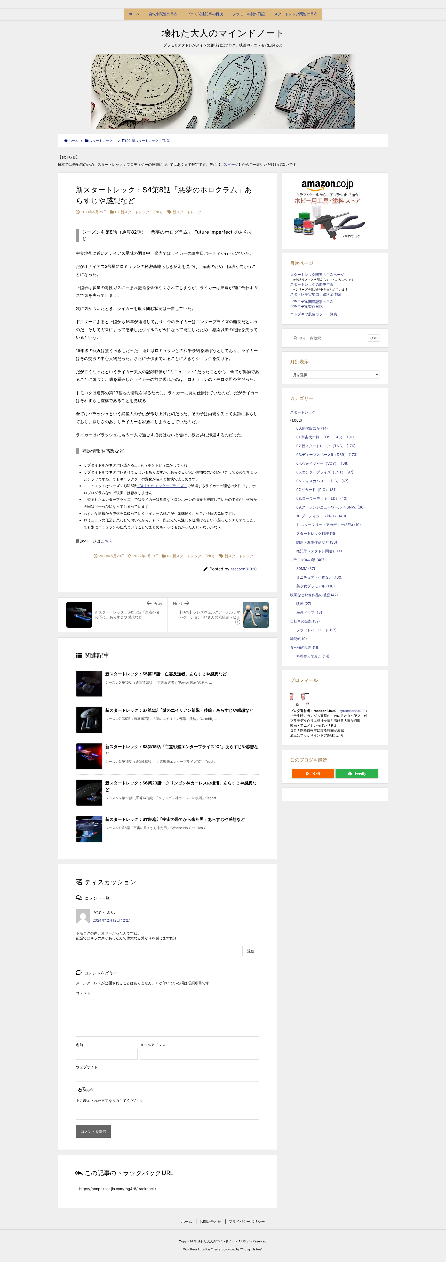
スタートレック (102, 140)
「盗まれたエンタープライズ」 (162, 486)
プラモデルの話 (308, 560)
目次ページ (229, 164)
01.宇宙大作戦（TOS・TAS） (325, 437)
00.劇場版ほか (312, 428)
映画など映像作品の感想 (314, 595)
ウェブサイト (87, 1067)
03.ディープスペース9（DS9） (326, 454)
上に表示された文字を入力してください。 (110, 1100)
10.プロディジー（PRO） (321, 516)
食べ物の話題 (305, 647)
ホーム (73, 140)
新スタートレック (187, 212)
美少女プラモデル (315, 586)
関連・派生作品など (316, 542)
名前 (79, 1045)
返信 (250, 951)
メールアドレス (152, 1045)
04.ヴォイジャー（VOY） (322, 463)
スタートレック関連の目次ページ (317, 274)
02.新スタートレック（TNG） (149, 140)
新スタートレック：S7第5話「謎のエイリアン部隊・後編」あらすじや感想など (179, 710)
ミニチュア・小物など (319, 577)
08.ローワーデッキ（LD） (321, 498)
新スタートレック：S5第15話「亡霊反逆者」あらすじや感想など (166, 673)
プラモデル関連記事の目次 (311, 301)
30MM (305, 568)
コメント (83, 993)
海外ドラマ (309, 612)
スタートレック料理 (316, 533)
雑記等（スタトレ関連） (319, 551)
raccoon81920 (244, 569)
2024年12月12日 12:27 (111, 920)
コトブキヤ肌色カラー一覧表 (313, 314)
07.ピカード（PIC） (316, 489)
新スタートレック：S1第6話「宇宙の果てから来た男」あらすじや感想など (175, 819)
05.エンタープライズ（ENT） (324, 472)
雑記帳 (298, 638)
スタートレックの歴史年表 (311, 284)
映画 (303, 603)
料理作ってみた (312, 656)
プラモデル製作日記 (306, 306)
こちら (107, 541)
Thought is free (251, 1249)
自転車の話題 (305, 621)
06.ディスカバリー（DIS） (322, 481)
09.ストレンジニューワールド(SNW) (330, 507)
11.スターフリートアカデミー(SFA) (328, 524)
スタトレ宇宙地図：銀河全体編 (315, 294)
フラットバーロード (316, 630)
